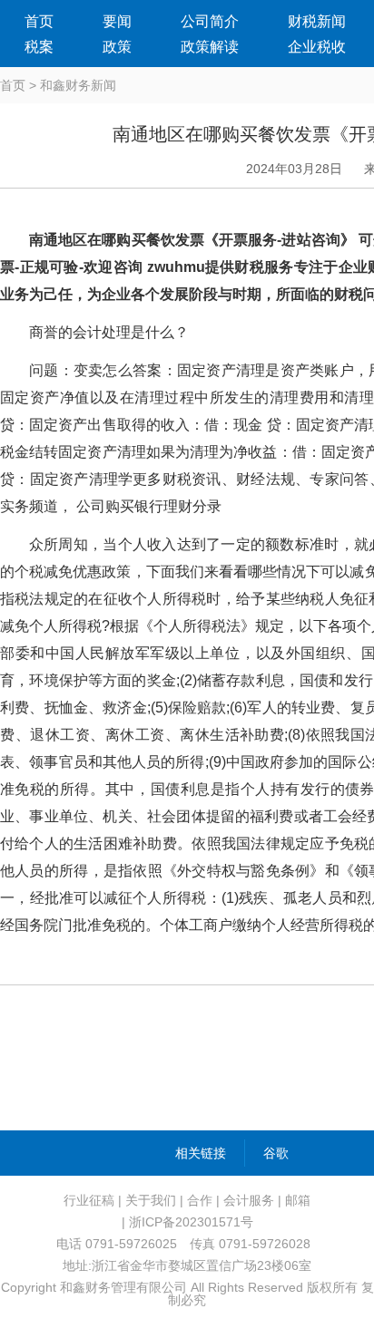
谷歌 (276, 1153)
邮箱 (297, 1200)
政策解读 (210, 46)
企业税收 (317, 46)
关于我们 (150, 1200)
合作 (199, 1200)
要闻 (117, 21)
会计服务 (248, 1200)
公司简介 (210, 21)
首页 (39, 21)
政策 (117, 46)
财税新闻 (317, 21)
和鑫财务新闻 (78, 85)
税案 (39, 46)
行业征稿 (89, 1200)
